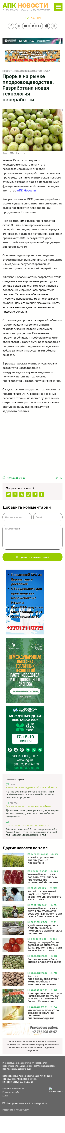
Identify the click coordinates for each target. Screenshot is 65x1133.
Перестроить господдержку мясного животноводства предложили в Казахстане (31, 825)
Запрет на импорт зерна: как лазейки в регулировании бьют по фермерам (28, 806)
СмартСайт (22, 1110)
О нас (5, 1095)
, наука (46, 71)
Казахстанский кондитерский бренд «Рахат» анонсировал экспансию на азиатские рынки (32, 787)
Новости (7, 71)
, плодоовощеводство (27, 71)
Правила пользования (13, 1088)
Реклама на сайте (11, 1092)
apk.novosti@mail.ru (37, 1103)
